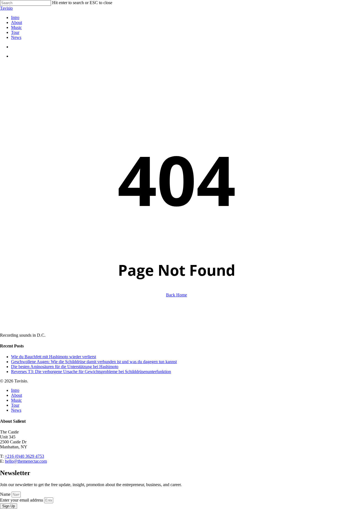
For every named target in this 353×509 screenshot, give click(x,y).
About (16, 395)
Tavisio (6, 8)
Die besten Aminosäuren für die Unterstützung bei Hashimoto (64, 366)
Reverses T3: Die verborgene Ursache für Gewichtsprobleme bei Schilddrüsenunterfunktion (91, 371)
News (16, 410)
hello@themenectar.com (26, 461)
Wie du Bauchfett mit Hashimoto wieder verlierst (53, 356)
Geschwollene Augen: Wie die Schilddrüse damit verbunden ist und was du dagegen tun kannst (94, 361)
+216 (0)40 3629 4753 (24, 456)
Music (16, 400)
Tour (15, 405)
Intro (15, 390)
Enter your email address (22, 500)
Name (6, 494)
